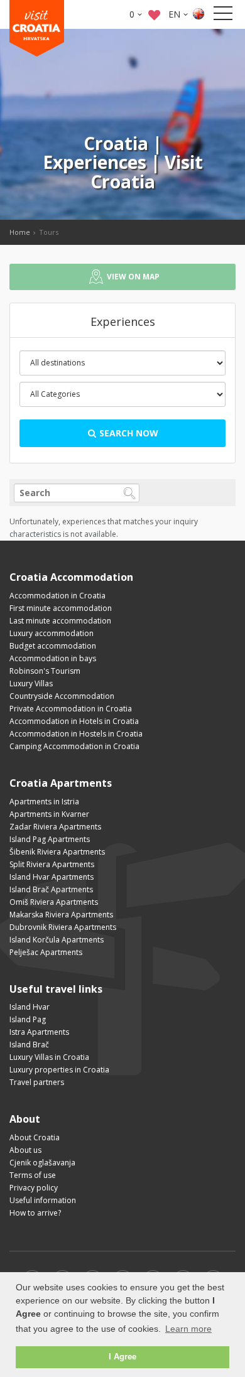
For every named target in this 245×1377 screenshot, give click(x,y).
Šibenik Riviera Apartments (57, 851)
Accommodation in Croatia (57, 595)
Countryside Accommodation (61, 696)
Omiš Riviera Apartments (53, 902)
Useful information (42, 1200)
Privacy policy (33, 1187)
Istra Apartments (39, 1032)
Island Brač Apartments (51, 889)
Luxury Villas (31, 683)
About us (25, 1150)
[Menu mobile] (223, 15)
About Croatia (34, 1137)
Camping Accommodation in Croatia (74, 746)
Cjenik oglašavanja (42, 1162)
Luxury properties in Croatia (59, 1069)
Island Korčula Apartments (56, 939)
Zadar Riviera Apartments (55, 826)
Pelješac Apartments (45, 952)
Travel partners (36, 1082)
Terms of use (32, 1175)
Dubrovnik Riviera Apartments (62, 927)
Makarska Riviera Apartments (61, 914)
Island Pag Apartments (49, 839)
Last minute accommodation (60, 620)
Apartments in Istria (44, 801)
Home (19, 232)
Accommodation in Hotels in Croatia (74, 721)
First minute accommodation (60, 608)
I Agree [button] (122, 1357)
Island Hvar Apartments (51, 877)
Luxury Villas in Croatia (49, 1057)
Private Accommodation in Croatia (70, 708)
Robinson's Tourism (44, 671)
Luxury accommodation (51, 633)
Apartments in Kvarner (49, 814)
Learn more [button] (188, 1329)
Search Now (127, 433)
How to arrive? (35, 1212)
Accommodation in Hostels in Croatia (76, 733)
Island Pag (27, 1019)
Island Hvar (29, 1007)
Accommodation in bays (52, 658)
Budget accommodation (52, 645)
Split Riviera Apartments (51, 864)
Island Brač (29, 1044)
